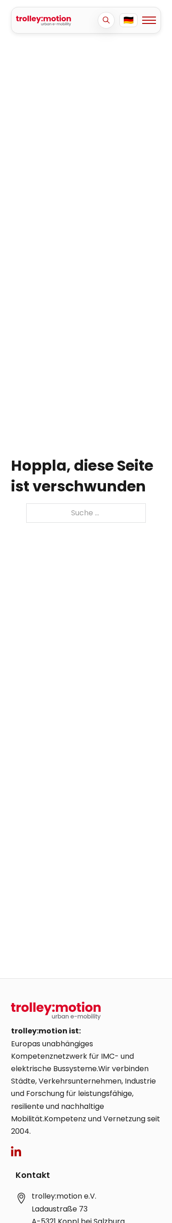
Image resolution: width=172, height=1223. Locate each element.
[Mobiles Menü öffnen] (149, 20)
